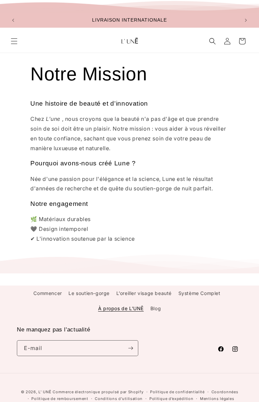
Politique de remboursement (59, 398)
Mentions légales (217, 398)
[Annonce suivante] (245, 20)
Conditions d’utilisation (119, 398)
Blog (155, 308)
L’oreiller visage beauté (144, 293)
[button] (14, 41)
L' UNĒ (44, 392)
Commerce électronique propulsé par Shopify (98, 392)
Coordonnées (224, 392)
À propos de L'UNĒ (121, 308)
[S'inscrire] (130, 348)
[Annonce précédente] (13, 20)
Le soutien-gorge (89, 293)
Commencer (47, 293)
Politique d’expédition (171, 398)
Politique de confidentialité (177, 392)
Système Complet (199, 293)
